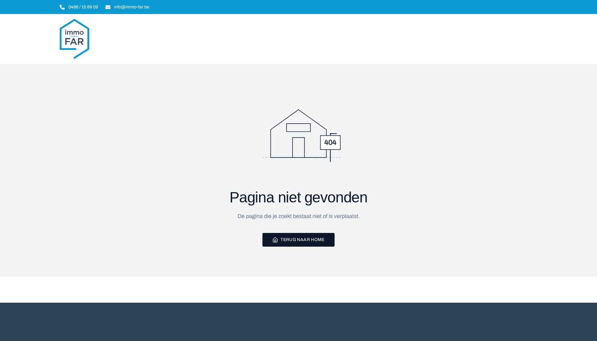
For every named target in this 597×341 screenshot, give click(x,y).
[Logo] (99, 39)
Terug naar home (302, 239)
